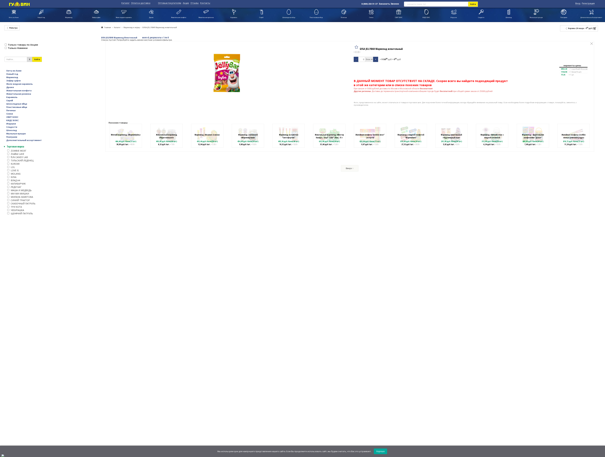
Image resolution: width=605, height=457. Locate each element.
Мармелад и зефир (132, 27)
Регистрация (588, 3)
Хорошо (380, 451)
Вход (577, 3)
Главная (107, 27)
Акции (186, 3)
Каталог (125, 3)
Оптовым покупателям (169, 3)
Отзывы (194, 3)
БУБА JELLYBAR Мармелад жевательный (159, 27)
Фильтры (13, 27)
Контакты (205, 3)
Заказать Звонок (389, 3)
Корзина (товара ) (580, 28)
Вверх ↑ (350, 168)
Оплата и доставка (140, 3)
